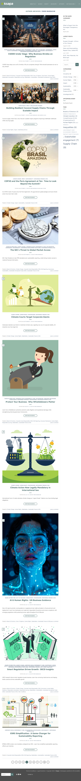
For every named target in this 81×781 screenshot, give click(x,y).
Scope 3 (71, 134)
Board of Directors (9, 49)
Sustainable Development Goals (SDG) (30, 51)
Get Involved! (70, 4)
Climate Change (17, 178)
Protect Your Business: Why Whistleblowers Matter (30, 402)
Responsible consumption (18, 50)
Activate (61, 4)
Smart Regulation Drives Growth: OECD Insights (30, 669)
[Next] (48, 762)
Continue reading (30, 70)
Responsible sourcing (31, 50)
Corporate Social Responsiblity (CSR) (25, 49)
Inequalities (70, 127)
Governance (49, 49)
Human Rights (51, 75)
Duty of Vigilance (40, 49)
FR (79, 4)
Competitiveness (68, 118)
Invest (46, 4)
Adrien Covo (43, 115)
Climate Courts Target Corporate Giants (30, 317)
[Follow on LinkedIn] (18, 774)
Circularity (66, 74)
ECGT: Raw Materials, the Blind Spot (70, 56)
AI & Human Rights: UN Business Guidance (30, 600)
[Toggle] (78, 77)
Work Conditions (47, 667)
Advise (40, 4)
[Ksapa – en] (7, 4)
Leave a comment (54, 78)
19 (44, 762)
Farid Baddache (48, 11)
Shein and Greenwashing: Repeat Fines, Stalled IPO (70, 49)
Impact (28, 105)
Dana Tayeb (43, 188)
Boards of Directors (70, 111)
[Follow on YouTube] (20, 774)
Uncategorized (67, 94)
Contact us (30, 774)
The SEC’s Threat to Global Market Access (30, 250)
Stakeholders (41, 50)
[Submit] (77, 64)
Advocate (53, 4)
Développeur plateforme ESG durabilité (70, 771)
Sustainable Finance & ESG (41, 178)
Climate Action (72, 113)
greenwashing (70, 120)
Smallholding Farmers (36, 105)
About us (33, 4)
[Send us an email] (16, 774)
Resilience (11, 666)
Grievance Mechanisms (50, 398)
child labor (65, 113)
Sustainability (49, 50)
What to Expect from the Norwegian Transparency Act (70, 27)
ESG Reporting (50, 246)
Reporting (65, 134)
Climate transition (70, 116)
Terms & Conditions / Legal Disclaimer (35, 771)
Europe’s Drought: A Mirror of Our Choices (70, 42)
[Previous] (12, 762)
